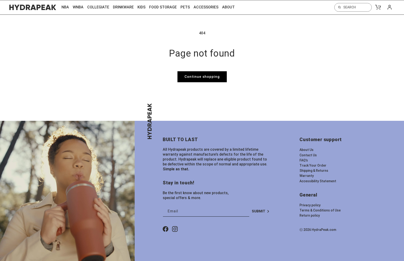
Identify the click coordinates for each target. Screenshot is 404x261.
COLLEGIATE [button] (98, 7)
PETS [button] (185, 7)
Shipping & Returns (313, 170)
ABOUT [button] (228, 7)
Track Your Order (312, 165)
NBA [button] (65, 7)
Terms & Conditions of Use (320, 210)
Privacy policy (310, 205)
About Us (306, 150)
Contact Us (308, 155)
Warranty (306, 176)
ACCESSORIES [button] (206, 7)
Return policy (309, 215)
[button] (353, 7)
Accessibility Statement (317, 181)
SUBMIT (258, 211)
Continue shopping (202, 77)
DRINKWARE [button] (123, 7)
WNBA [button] (78, 7)
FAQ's (303, 160)
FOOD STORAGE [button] (163, 7)
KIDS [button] (141, 7)
